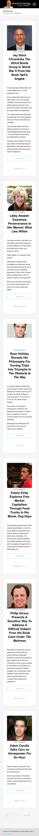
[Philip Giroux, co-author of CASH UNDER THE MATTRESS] (19, 595)
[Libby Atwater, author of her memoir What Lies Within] (19, 198)
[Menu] (33, 4)
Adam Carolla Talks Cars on (19, 751)
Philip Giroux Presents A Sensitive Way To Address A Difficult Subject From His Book (19, 627)
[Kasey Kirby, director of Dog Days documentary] (19, 475)
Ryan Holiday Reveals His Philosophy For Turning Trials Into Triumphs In (19, 365)
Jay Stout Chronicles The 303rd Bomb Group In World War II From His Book (19, 67)
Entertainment (8, 11)
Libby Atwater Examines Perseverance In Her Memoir (19, 223)
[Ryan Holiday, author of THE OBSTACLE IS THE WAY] (19, 336)
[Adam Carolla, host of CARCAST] (19, 728)
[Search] (29, 4)
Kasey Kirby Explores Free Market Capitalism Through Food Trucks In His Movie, (19, 504)
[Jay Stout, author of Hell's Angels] (19, 37)
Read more (20, 158)
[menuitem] (29, 4)
